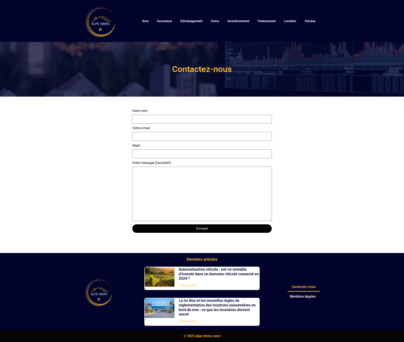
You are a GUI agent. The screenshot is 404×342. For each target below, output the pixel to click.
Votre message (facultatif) (151, 163)
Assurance (164, 21)
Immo (215, 21)
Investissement (238, 21)
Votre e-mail (141, 128)
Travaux (310, 21)
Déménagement (191, 21)
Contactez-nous (304, 287)
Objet (136, 146)
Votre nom (140, 111)
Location (290, 21)
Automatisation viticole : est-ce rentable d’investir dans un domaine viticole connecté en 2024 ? (219, 274)
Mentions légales (303, 296)
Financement (267, 21)
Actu (145, 21)
